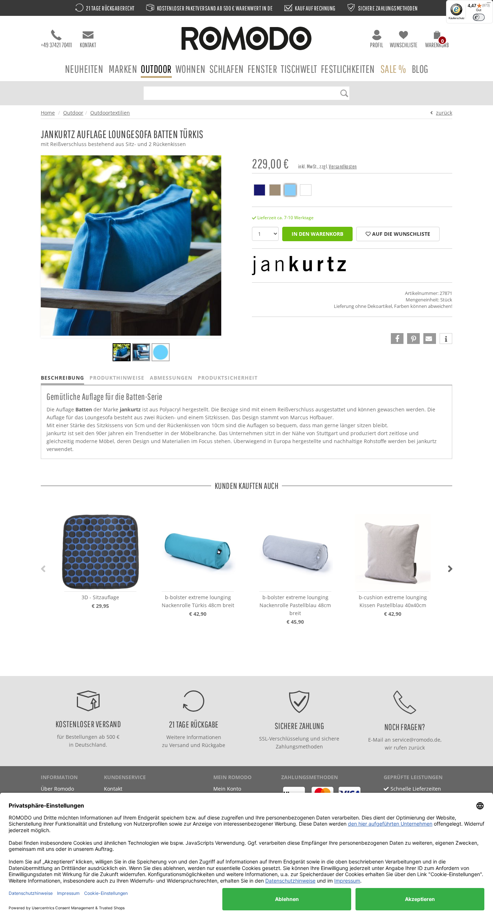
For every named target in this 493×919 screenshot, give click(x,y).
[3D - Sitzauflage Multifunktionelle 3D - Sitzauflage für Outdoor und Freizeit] (100, 552)
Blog (420, 68)
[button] (437, 40)
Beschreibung (62, 377)
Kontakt (88, 45)
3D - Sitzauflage (100, 597)
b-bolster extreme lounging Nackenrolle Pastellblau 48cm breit (295, 605)
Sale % (393, 68)
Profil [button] (376, 45)
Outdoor (156, 68)
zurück (444, 112)
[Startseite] (246, 39)
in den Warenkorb (317, 233)
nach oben (244, 669)
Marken (123, 68)
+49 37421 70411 (56, 45)
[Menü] (488, 4)
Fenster (263, 68)
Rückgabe (213, 745)
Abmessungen (171, 377)
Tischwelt (299, 68)
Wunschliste (403, 45)
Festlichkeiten (348, 68)
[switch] (479, 17)
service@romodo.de (416, 739)
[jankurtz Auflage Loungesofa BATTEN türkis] (122, 353)
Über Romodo (57, 788)
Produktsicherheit (228, 377)
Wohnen (190, 68)
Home (48, 112)
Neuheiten (84, 68)
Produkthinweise (117, 377)
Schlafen (226, 68)
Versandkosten (343, 166)
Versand (179, 745)
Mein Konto (227, 788)
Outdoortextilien (110, 112)
